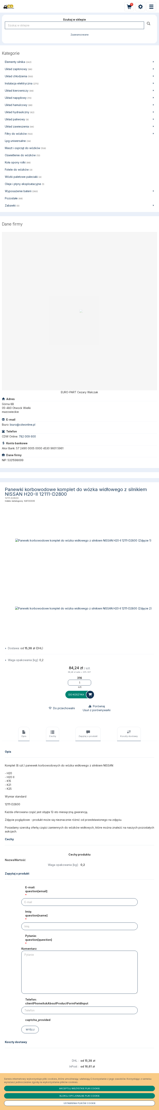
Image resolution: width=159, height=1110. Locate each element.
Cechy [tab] (52, 736)
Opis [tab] (23, 736)
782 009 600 (27, 436)
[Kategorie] (151, 6)
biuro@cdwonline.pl (22, 424)
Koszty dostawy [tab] (129, 736)
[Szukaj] (149, 23)
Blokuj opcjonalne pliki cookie (80, 1095)
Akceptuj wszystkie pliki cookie (79, 1088)
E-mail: (36, 889)
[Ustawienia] (140, 6)
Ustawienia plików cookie (80, 1103)
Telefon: (56, 1001)
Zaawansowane (80, 34)
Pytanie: (38, 937)
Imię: (36, 913)
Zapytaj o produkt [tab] (88, 736)
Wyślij (30, 1029)
